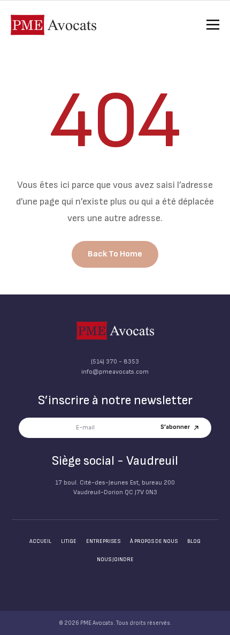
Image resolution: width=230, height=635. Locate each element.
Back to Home (115, 254)
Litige (68, 541)
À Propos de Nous (154, 541)
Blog (194, 541)
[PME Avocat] (115, 330)
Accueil (40, 541)
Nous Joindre (115, 559)
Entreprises (103, 541)
